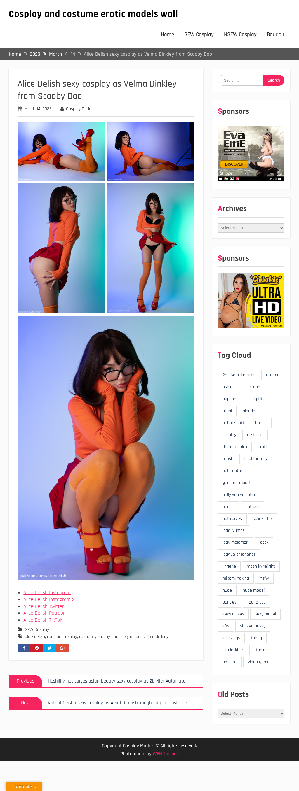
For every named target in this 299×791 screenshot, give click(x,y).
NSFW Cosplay (240, 34)
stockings (231, 638)
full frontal (232, 471)
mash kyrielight (261, 566)
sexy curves (233, 614)
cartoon (54, 637)
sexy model (130, 637)
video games (260, 662)
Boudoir (275, 34)
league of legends (239, 554)
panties (229, 602)
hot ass (252, 507)
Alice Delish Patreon (44, 613)
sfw (225, 626)
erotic (263, 447)
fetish (227, 459)
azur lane (251, 387)
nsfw (264, 578)
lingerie (229, 566)
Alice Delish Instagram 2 (49, 599)
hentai (228, 507)
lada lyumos (233, 530)
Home (167, 34)
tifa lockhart (233, 650)
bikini (227, 411)
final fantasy (255, 459)
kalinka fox (263, 518)
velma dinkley (155, 637)
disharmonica (234, 447)
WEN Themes (165, 753)
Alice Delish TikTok (42, 620)
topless (263, 650)
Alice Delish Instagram (47, 592)
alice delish (35, 637)
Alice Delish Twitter (43, 606)
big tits (258, 399)
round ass (256, 602)
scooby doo (107, 637)
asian (227, 387)
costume (87, 637)
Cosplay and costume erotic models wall (93, 14)
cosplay (70, 637)
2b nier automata (238, 375)
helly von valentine (239, 495)
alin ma (272, 375)
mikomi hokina (235, 578)
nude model (254, 590)
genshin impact (236, 483)
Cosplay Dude (78, 109)
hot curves (232, 518)
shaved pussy (252, 626)
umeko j (229, 662)
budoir (261, 423)
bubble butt (233, 423)
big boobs (231, 399)
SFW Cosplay (199, 34)
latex (264, 542)
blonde (249, 411)
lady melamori (235, 542)
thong (256, 638)
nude (227, 590)
